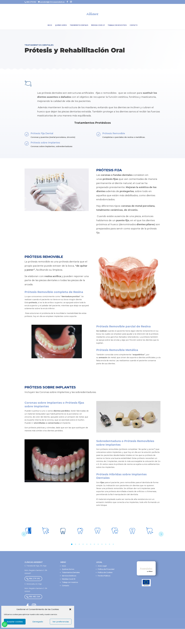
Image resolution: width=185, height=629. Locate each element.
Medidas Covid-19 (98, 25)
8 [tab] (98, 544)
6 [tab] (90, 544)
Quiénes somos (61, 25)
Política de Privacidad (106, 569)
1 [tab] (71, 544)
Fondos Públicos (104, 576)
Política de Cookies (105, 572)
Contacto (134, 25)
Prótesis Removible (113, 133)
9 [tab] (102, 544)
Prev (23, 534)
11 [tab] (109, 544)
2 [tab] (75, 544)
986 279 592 (34, 579)
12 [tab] (113, 544)
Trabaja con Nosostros (117, 25)
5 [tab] (86, 544)
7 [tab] (94, 544)
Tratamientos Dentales (79, 25)
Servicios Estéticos (69, 576)
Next (161, 534)
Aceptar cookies (15, 621)
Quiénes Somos (68, 569)
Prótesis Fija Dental (42, 133)
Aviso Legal (102, 566)
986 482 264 (34, 597)
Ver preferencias (60, 621)
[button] (70, 609)
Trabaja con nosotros (70, 582)
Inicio (50, 25)
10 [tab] (105, 544)
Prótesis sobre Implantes (45, 142)
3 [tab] (79, 544)
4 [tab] (83, 544)
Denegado (37, 621)
